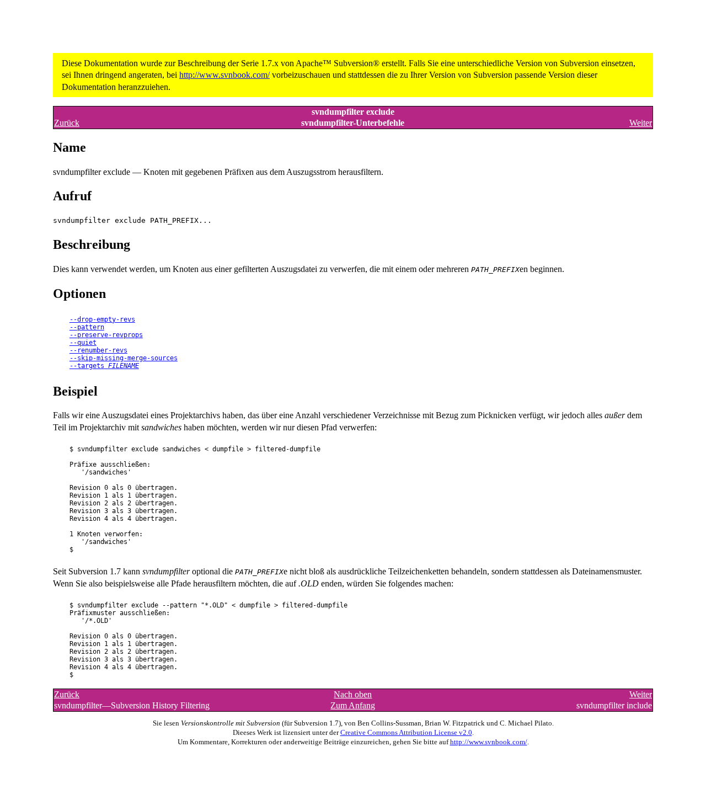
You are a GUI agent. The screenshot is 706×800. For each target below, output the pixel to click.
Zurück (66, 122)
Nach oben (353, 694)
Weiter (640, 122)
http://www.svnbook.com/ (224, 74)
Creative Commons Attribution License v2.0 (406, 733)
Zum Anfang (352, 705)
